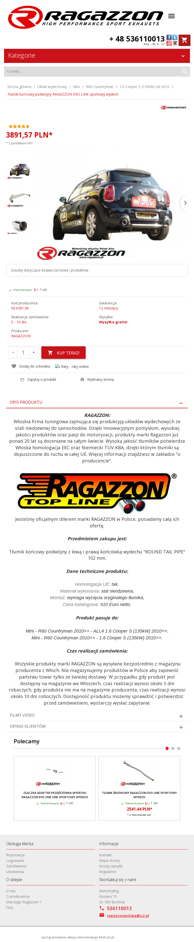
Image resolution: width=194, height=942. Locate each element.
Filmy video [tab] (22, 715)
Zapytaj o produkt (41, 379)
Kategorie (21, 55)
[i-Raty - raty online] (72, 366)
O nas (11, 890)
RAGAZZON (21, 335)
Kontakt (105, 855)
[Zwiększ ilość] (33, 352)
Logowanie (15, 860)
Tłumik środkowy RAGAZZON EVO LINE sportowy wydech (139, 795)
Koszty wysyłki (111, 866)
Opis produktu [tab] (26, 402)
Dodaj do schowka (34, 366)
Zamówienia (16, 866)
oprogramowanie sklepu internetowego (69, 937)
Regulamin (107, 871)
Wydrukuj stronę (100, 379)
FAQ (9, 907)
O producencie (18, 896)
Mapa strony (109, 860)
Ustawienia (15, 871)
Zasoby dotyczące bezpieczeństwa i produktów (49, 270)
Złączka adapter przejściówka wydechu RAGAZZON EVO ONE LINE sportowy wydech (55, 795)
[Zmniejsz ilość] (13, 352)
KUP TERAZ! (68, 353)
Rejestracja (15, 855)
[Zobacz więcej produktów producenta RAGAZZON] (173, 107)
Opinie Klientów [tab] (28, 726)
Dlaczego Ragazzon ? (23, 902)
